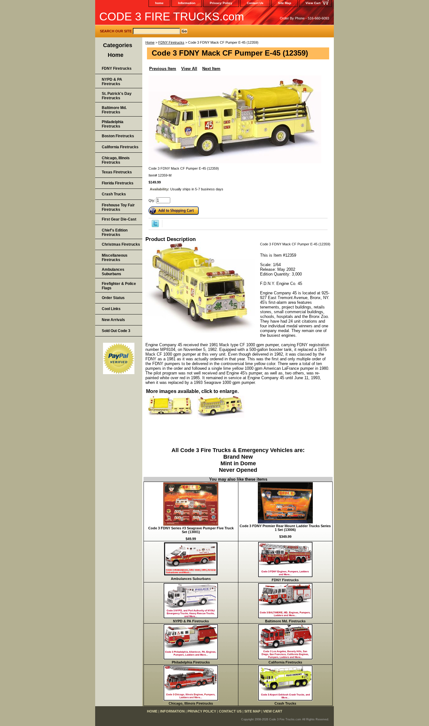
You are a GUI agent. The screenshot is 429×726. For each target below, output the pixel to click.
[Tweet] (155, 226)
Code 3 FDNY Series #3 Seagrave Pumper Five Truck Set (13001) (191, 530)
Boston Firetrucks (118, 136)
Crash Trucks (285, 703)
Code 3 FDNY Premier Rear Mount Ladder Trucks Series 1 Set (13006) (285, 528)
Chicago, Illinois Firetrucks (191, 703)
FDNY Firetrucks (171, 42)
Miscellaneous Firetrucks (115, 257)
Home (150, 42)
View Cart (313, 3)
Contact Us (255, 3)
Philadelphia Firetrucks (191, 662)
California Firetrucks (285, 662)
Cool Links (111, 309)
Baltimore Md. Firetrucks (285, 621)
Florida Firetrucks (117, 183)
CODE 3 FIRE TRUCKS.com (171, 16)
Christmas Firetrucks (121, 244)
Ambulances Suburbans (191, 579)
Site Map (284, 3)
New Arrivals (113, 320)
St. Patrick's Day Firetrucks (117, 95)
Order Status (113, 298)
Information (186, 3)
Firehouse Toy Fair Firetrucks (118, 207)
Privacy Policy (221, 3)
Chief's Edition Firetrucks (115, 232)
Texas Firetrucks (117, 172)
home (159, 3)
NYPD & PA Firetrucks (191, 621)
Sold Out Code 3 (116, 331)
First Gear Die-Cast (119, 219)
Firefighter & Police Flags (119, 285)
